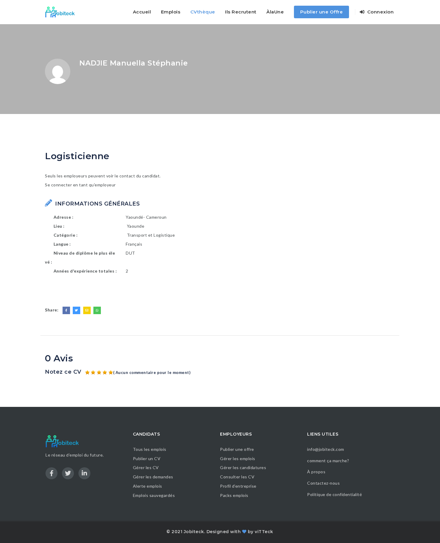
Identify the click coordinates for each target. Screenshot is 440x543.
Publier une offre (237, 449)
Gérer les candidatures (243, 467)
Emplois (170, 12)
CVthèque (202, 12)
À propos (316, 471)
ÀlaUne (275, 12)
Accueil (142, 12)
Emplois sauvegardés (154, 495)
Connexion (380, 12)
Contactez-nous (323, 483)
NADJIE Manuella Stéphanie (133, 63)
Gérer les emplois (237, 458)
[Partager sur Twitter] (76, 310)
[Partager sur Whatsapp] (97, 310)
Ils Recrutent (241, 12)
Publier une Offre (321, 12)
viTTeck (264, 531)
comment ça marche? (328, 460)
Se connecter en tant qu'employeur (80, 184)
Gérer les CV (146, 467)
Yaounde (136, 226)
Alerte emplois (147, 486)
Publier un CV (147, 458)
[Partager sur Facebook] (66, 310)
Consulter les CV (237, 476)
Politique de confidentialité (335, 494)
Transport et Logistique (151, 235)
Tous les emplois (149, 449)
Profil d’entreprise (238, 486)
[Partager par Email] (87, 310)
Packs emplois (234, 495)
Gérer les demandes (153, 476)
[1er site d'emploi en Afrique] (63, 12)
